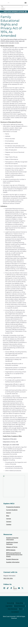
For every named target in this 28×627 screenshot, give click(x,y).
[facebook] (11, 588)
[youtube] (19, 588)
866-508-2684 (8, 578)
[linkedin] (15, 588)
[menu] (25, 2)
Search (3, 9)
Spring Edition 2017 (3, 13)
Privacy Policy (19, 603)
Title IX (20, 609)
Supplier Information (12, 562)
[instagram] (4, 588)
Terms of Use (10, 603)
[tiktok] (7, 588)
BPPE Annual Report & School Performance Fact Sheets (14, 554)
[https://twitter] (22, 588)
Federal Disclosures (19, 606)
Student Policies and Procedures (10, 13)
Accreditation (15, 612)
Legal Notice (9, 606)
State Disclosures (12, 609)
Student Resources (12, 559)
